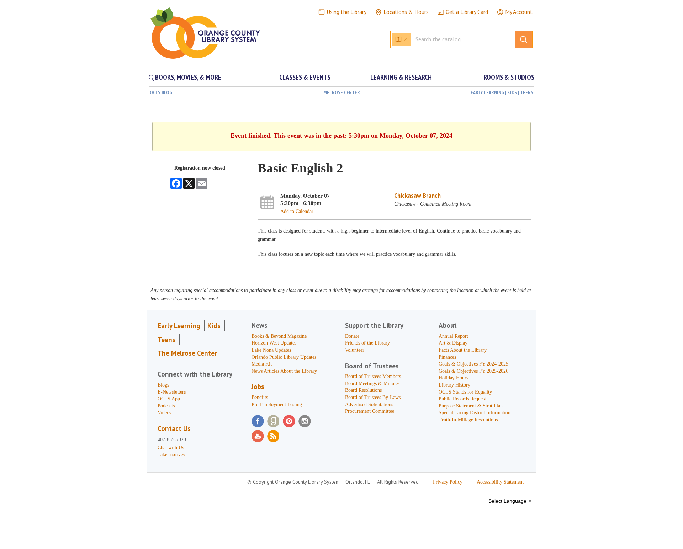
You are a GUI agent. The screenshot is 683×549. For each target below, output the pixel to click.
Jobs (258, 386)
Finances (447, 357)
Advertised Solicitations (369, 404)
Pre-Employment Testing (277, 404)
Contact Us (174, 428)
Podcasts (166, 406)
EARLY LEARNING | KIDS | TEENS (502, 92)
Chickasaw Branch (417, 195)
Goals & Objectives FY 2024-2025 (473, 364)
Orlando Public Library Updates (284, 357)
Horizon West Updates (274, 343)
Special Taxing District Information (474, 412)
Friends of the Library (367, 343)
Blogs (163, 385)
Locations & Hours (406, 11)
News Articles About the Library (284, 371)
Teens (166, 339)
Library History (454, 385)
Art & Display (453, 343)
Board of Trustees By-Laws (373, 397)
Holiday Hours (453, 377)
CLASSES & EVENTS (304, 77)
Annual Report (453, 336)
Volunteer (354, 350)
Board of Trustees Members (373, 376)
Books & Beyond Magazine (279, 336)
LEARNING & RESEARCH (401, 77)
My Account (519, 11)
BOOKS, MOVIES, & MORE (187, 77)
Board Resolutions (363, 390)
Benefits (260, 397)
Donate (352, 336)
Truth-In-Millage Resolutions (468, 419)
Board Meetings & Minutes (372, 383)
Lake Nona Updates (271, 350)
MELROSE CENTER (341, 92)
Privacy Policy (447, 482)
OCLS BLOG (161, 92)
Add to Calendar (296, 211)
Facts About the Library (463, 350)
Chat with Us (171, 447)
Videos (164, 412)
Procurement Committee (369, 411)
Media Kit (262, 364)
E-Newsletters (172, 392)
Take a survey (171, 454)
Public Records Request (462, 398)
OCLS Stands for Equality (465, 392)
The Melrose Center (187, 353)
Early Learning (179, 325)
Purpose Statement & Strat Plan (471, 406)
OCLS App (169, 398)
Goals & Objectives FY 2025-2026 (473, 371)
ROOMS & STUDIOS (508, 77)
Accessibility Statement (500, 482)
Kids (214, 325)
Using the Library (346, 11)
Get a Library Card (467, 11)
